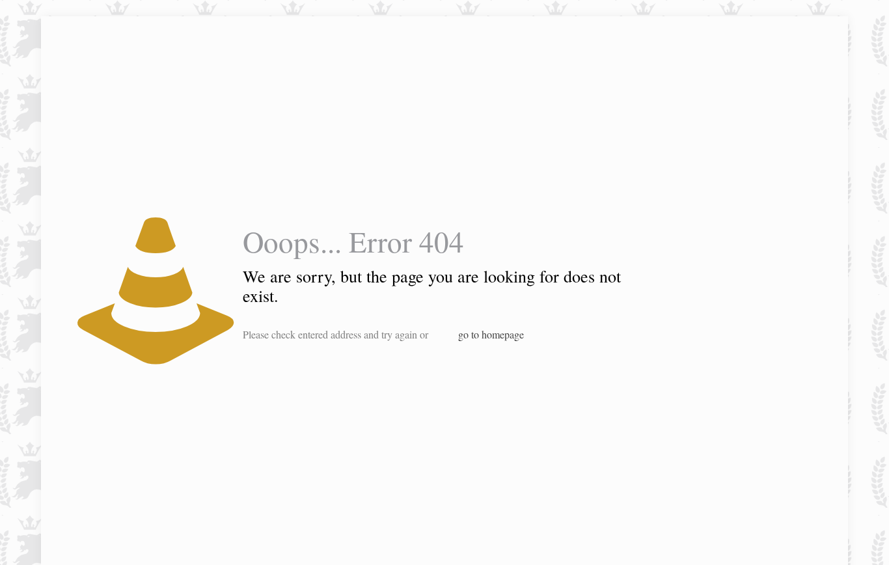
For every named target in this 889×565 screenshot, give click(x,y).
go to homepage (491, 334)
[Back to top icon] (826, 538)
